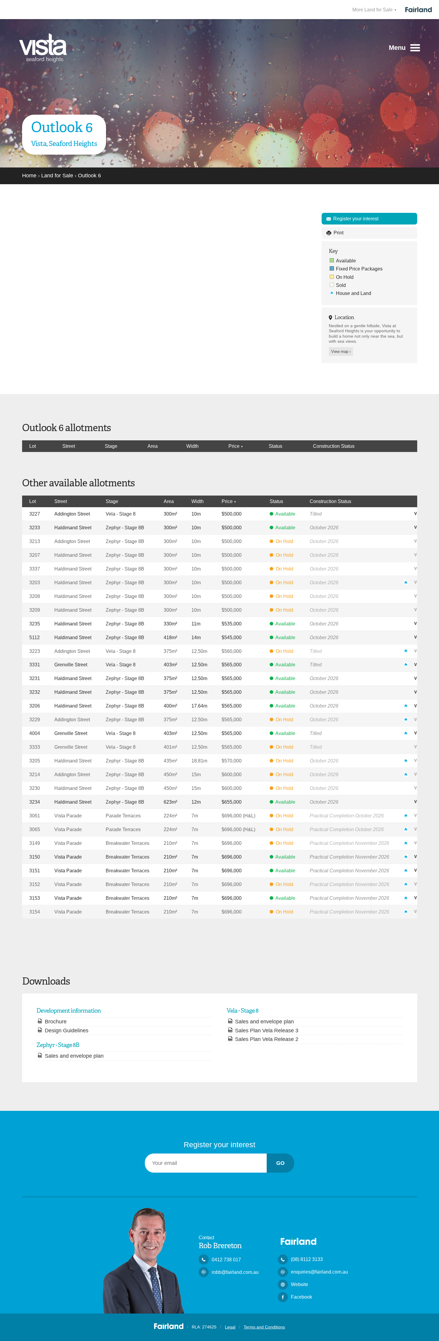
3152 (34, 884)
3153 (34, 898)
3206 (34, 705)
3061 (34, 815)
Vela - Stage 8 (121, 513)
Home (29, 176)
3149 (34, 843)
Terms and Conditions (264, 1327)
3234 (34, 802)
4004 (34, 733)
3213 (34, 541)
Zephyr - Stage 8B (125, 527)
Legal (230, 1327)
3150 (34, 856)
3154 (34, 911)
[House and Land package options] (407, 582)
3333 (34, 747)
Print (338, 232)
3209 (34, 610)
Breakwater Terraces (127, 843)
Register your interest (355, 218)
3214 (34, 774)
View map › (341, 351)
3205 (34, 760)
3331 (34, 664)
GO (280, 1163)
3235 (34, 623)
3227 (34, 513)
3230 (34, 788)
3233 (34, 527)
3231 (34, 678)
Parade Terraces (123, 815)
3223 (34, 651)
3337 (34, 568)
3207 (34, 555)
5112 (34, 637)
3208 (34, 596)
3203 (34, 582)
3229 (34, 719)
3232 (34, 692)
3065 (34, 829)
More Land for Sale (373, 9)
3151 (34, 870)
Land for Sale (57, 176)
